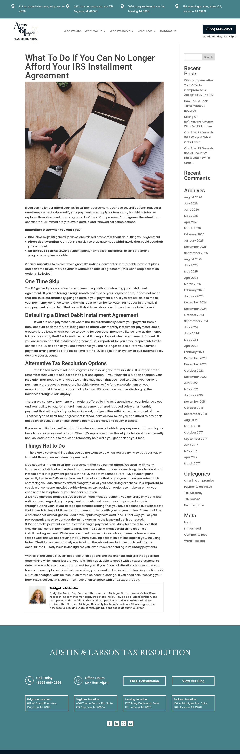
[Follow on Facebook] (109, 723)
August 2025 (193, 259)
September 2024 (196, 321)
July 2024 (191, 327)
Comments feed (195, 535)
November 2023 (195, 364)
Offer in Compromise (199, 481)
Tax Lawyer (192, 499)
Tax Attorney (193, 493)
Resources (145, 31)
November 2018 (195, 402)
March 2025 (192, 284)
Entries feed (192, 529)
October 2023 (194, 371)
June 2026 (191, 210)
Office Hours (95, 678)
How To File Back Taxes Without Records (196, 106)
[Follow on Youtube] (130, 723)
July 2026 (191, 203)
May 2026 (191, 216)
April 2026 (191, 222)
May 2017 (190, 451)
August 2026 (193, 197)
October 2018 (193, 408)
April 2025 (191, 278)
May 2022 (191, 389)
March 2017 (192, 463)
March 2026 (192, 228)
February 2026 (194, 234)
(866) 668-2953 (219, 29)
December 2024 (195, 302)
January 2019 (193, 395)
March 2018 (192, 426)
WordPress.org (194, 541)
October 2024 (194, 315)
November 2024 (195, 309)
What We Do (93, 31)
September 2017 (195, 439)
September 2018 (195, 414)
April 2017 (190, 457)
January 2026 (194, 241)
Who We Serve (120, 31)
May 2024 (191, 340)
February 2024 (194, 352)
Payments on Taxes (198, 487)
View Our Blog (193, 681)
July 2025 (191, 265)
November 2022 (195, 377)
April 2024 (191, 346)
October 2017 (193, 433)
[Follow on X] (123, 723)
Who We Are (72, 31)
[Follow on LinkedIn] (116, 723)
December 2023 (195, 358)
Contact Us (168, 31)
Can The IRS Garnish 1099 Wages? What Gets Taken (198, 137)
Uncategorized (194, 505)
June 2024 (191, 333)
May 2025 (191, 271)
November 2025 (195, 247)
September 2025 (196, 253)
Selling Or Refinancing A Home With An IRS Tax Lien (198, 121)
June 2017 (191, 445)
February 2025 (194, 290)
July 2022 (191, 383)
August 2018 (192, 420)
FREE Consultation (144, 681)
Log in (188, 522)
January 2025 (194, 296)
